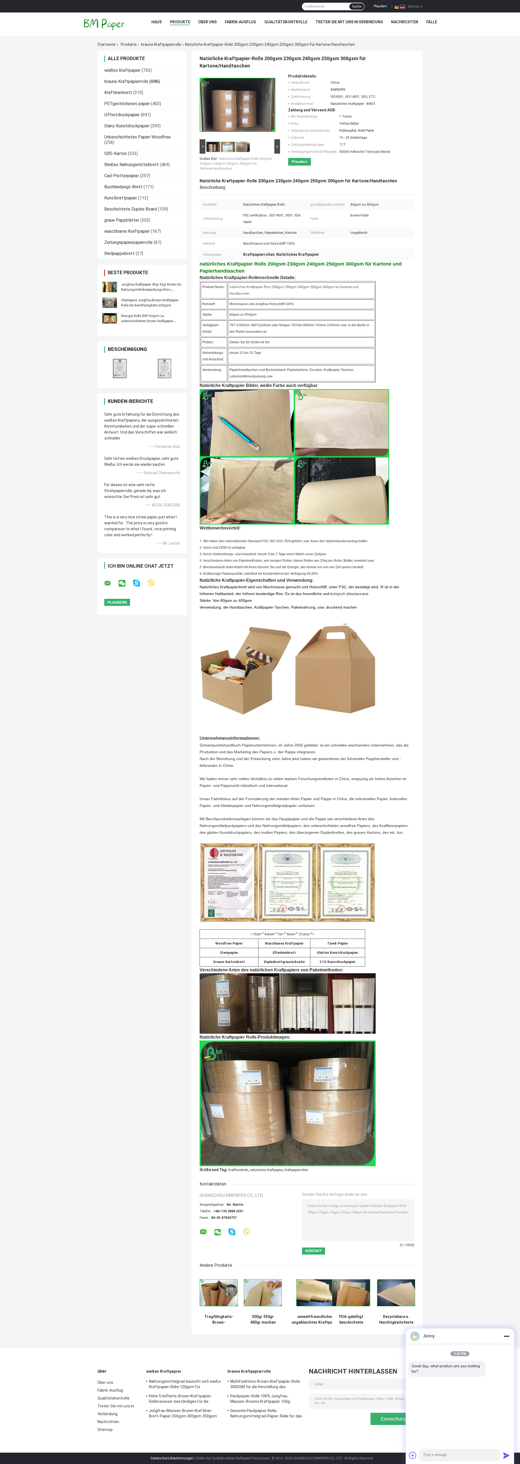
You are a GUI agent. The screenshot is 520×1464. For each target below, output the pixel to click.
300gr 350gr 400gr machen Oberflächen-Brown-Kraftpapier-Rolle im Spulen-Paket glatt (263, 1319)
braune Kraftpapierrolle (161, 44)
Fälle (431, 22)
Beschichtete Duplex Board (130, 209)
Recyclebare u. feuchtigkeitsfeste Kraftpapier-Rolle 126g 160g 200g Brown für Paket (396, 1319)
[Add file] (413, 1455)
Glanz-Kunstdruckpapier (127, 125)
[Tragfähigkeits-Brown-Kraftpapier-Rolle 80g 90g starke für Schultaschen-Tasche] (219, 1293)
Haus (156, 22)
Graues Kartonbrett (229, 962)
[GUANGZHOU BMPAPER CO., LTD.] (104, 23)
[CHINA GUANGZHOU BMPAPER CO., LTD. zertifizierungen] (120, 368)
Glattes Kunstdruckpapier (337, 953)
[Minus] (506, 1336)
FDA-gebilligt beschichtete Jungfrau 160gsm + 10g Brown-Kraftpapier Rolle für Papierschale (351, 1319)
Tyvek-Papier (337, 943)
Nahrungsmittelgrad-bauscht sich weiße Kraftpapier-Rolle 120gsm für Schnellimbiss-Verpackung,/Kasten (185, 1385)
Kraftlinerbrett (118, 92)
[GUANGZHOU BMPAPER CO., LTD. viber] (154, 583)
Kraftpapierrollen (296, 1170)
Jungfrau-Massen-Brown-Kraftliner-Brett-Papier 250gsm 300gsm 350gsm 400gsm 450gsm (183, 1414)
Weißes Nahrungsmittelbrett (131, 164)
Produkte (180, 22)
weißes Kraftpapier (122, 70)
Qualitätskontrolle (285, 22)
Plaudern (380, 6)
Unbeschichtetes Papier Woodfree (137, 137)
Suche (357, 6)
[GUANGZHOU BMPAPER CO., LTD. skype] (140, 583)
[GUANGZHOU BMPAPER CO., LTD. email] (111, 583)
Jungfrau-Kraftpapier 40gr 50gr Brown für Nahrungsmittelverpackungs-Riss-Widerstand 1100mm (151, 290)
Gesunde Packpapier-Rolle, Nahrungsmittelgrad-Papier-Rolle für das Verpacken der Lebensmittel (266, 1414)
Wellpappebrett (119, 253)
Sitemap (105, 1429)
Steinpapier (229, 953)
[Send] (506, 1455)
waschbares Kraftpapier (127, 231)
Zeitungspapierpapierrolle (128, 242)
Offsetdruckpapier (122, 114)
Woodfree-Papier (229, 943)
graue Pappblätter (121, 220)
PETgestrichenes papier (127, 103)
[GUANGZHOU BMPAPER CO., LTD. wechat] (125, 583)
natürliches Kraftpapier (266, 1170)
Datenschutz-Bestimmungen (172, 1458)
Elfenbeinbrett (284, 953)
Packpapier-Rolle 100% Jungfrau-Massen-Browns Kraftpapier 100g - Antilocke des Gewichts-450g (261, 1399)
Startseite (107, 44)
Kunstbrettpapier (120, 198)
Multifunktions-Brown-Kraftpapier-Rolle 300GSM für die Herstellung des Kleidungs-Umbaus (265, 1385)
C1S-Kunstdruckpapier (338, 962)
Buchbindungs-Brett (123, 186)
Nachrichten (404, 22)
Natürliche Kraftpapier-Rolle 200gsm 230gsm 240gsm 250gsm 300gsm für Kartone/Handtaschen (236, 163)
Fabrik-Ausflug (240, 22)
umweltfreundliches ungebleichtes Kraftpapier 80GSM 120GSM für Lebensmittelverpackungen (315, 1319)
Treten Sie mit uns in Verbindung (349, 22)
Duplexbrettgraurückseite (284, 962)
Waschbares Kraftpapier (284, 943)
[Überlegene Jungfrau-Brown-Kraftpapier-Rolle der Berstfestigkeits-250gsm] (109, 302)
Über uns (207, 22)
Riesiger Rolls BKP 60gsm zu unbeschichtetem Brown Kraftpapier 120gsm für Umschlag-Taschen (147, 321)
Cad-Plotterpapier (121, 175)
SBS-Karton (115, 153)
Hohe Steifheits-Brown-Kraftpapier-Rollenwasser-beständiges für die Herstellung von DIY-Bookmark (180, 1399)
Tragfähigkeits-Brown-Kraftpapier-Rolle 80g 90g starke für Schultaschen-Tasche (219, 1319)
